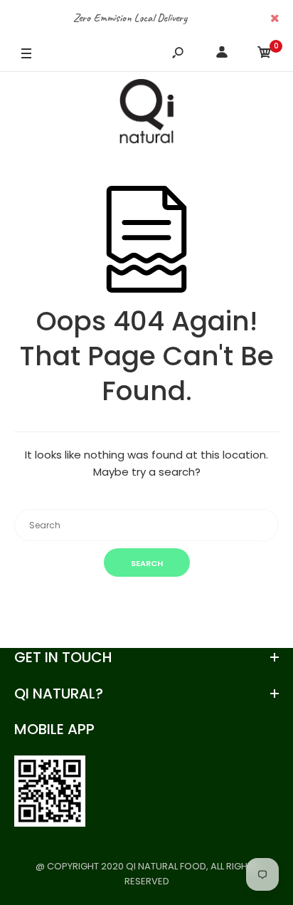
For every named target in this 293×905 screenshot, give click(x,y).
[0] (264, 54)
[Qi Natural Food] (146, 114)
